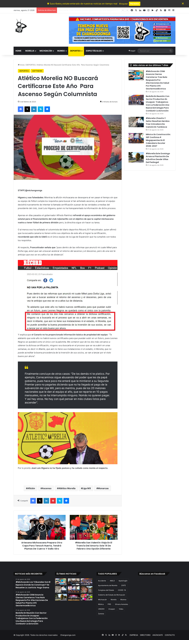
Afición (31, 488)
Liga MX (86, 488)
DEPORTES (75, 51)
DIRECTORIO (145, 635)
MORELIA (29, 51)
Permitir (134, 3)
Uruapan (111, 609)
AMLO (112, 581)
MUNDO (61, 51)
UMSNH (101, 609)
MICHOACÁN (46, 51)
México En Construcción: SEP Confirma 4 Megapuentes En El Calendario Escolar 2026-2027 (158, 140)
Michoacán (102, 599)
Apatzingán (123, 581)
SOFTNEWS (37, 71)
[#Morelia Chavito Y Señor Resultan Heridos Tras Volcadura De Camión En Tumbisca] (136, 122)
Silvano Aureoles (121, 604)
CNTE (123, 585)
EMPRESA (134, 635)
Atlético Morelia (66, 488)
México (101, 604)
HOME (18, 51)
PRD (109, 604)
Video (121, 609)
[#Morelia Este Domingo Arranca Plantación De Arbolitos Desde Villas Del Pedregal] (136, 157)
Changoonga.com (67, 635)
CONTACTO (170, 635)
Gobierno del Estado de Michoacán (111, 595)
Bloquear (123, 3)
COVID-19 (122, 590)
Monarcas (103, 488)
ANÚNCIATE (157, 635)
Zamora (101, 614)
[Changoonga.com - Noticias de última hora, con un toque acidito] (20, 26)
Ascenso (46, 488)
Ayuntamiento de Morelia (107, 585)
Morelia (113, 599)
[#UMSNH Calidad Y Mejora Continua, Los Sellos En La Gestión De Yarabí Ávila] (74, 597)
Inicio (22, 65)
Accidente (102, 581)
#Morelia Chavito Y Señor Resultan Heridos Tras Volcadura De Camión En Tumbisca (157, 122)
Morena (123, 599)
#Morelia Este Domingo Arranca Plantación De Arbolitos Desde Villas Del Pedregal (158, 158)
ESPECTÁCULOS (94, 51)
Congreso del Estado (106, 590)
